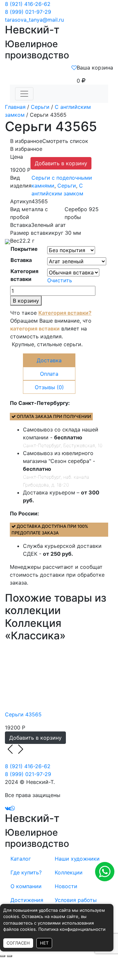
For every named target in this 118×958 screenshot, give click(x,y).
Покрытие (24, 249)
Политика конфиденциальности (72, 929)
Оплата (49, 373)
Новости (66, 886)
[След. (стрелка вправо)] (9, 956)
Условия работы (76, 900)
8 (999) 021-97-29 (28, 12)
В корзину (26, 300)
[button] (49, 141)
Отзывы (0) (49, 387)
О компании (26, 886)
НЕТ (44, 943)
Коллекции (69, 872)
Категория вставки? (64, 312)
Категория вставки (24, 275)
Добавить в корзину (61, 163)
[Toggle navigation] (24, 93)
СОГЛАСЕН (18, 943)
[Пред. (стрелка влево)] (2, 956)
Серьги (40, 107)
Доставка (49, 360)
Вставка (21, 260)
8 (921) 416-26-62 (27, 4)
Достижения (26, 900)
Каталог (20, 858)
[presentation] (10, 749)
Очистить (59, 280)
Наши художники (77, 858)
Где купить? (26, 872)
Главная (15, 107)
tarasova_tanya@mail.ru (34, 19)
